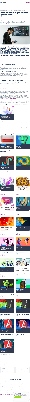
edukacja (20, 383)
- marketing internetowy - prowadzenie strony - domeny (20, 19)
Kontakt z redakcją (10, 394)
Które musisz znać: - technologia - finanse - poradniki (17, 22)
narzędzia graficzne (19, 387)
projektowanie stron (10, 390)
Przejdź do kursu (2, 124)
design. (13, 383)
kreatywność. (19, 386)
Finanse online (4, 22)
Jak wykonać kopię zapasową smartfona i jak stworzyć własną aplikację (7, 370)
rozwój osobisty (25, 390)
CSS (9, 383)
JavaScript (11, 386)
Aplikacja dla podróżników (15, 21)
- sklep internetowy (14, 20)
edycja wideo (24, 383)
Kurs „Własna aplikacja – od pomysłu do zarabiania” (9, 98)
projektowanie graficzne (4, 390)
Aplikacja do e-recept (21, 21)
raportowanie (15, 390)
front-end (14, 384)
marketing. (2, 387)
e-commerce (16, 383)
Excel (10, 384)
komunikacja (15, 386)
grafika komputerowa (18, 384)
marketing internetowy (7, 387)
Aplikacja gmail (26, 21)
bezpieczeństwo (3, 383)
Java (7, 386)
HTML (23, 384)
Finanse (1, 22)
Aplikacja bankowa (10, 21)
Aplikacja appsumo (5, 21)
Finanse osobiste (8, 22)
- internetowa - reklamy (10, 19)
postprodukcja (24, 387)
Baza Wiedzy (6, 394)
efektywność (6, 384)
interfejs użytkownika (3, 386)
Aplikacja (23, 20)
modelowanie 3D (13, 387)
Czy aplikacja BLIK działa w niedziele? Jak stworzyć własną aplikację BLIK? (22, 370)
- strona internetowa (19, 20)
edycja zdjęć (2, 384)
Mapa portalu (2, 394)
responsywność (20, 390)
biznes (7, 383)
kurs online (24, 386)
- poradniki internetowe (9, 20)
